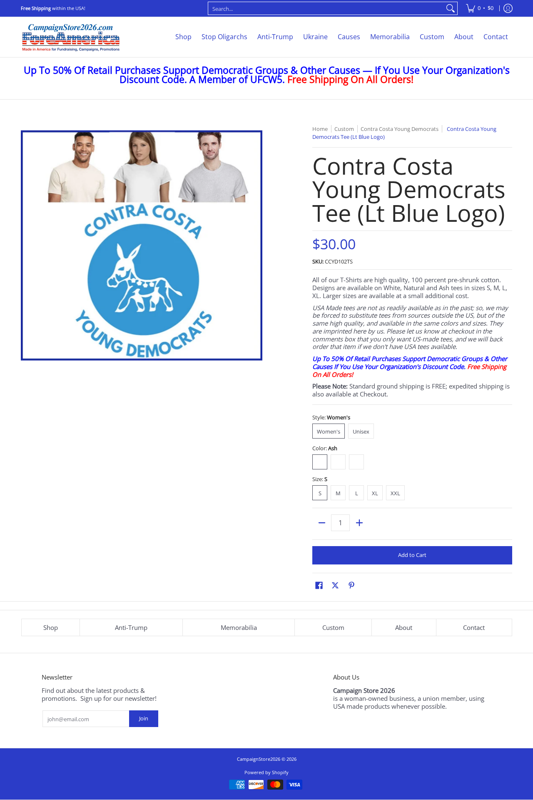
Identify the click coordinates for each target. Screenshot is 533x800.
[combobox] (326, 8)
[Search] (450, 8)
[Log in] (508, 8)
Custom (333, 627)
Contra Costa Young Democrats (399, 129)
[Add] (359, 523)
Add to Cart (412, 555)
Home (320, 129)
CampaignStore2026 (258, 759)
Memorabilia (239, 627)
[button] (319, 585)
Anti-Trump (131, 627)
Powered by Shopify (266, 772)
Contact (474, 627)
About (403, 627)
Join (143, 718)
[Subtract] (321, 523)
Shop (50, 627)
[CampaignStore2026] (71, 37)
